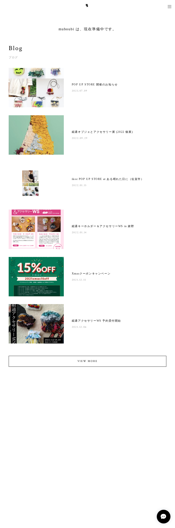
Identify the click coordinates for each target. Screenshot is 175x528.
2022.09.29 (80, 138)
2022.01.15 (79, 185)
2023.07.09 (80, 90)
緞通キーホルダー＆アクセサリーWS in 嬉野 (103, 226)
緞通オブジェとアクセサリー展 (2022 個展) (102, 131)
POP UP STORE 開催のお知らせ (95, 84)
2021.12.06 (79, 327)
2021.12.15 (79, 280)
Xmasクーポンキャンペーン (91, 273)
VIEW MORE (87, 361)
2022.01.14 (79, 232)
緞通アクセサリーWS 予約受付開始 (96, 320)
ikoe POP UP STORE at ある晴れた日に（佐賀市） (108, 179)
